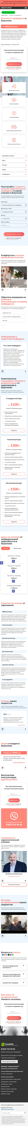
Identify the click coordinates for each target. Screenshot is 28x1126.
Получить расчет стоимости (14, 234)
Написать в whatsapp (7, 12)
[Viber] (11, 955)
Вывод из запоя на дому (7, 1091)
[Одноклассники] (5, 955)
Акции (4, 169)
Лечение (5, 548)
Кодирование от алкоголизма (9, 1081)
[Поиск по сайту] (26, 1113)
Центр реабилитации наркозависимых (12, 1071)
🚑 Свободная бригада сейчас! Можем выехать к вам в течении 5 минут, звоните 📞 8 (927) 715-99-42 (14, 3)
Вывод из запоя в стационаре (9, 1089)
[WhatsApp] (13, 955)
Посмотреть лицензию (14, 884)
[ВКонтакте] (3, 955)
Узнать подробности (19, 762)
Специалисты (6, 174)
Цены (3, 160)
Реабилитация (17, 548)
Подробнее (14, 430)
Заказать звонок (14, 1018)
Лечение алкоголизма (7, 1076)
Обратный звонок (14, 800)
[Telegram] (7, 955)
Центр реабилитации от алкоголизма (11, 1079)
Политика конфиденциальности (9, 1105)
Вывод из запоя (5, 1086)
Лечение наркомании (6, 1073)
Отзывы (4, 165)
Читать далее (21, 725)
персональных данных (14, 69)
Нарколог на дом (5, 1093)
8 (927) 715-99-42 (6, 8)
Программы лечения (8, 155)
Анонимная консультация (14, 64)
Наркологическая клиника (7, 1109)
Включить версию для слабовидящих (11, 1052)
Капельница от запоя (6, 1084)
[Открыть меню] (26, 7)
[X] (9, 955)
